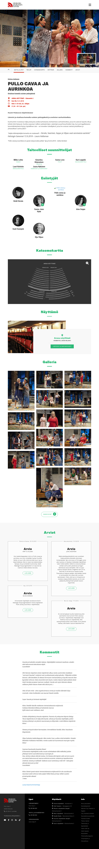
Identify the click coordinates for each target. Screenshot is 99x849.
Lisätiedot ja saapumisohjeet (62, 346)
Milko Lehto (18, 160)
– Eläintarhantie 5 (64, 813)
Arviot (77, 69)
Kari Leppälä (81, 160)
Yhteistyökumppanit (87, 836)
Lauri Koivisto (18, 166)
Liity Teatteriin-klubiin (87, 813)
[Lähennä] (49, 281)
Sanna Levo (59, 160)
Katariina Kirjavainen (39, 161)
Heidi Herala (18, 201)
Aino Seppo (80, 209)
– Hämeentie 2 (63, 803)
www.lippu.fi (32, 822)
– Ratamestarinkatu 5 (64, 816)
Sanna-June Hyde (39, 210)
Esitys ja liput (19, 69)
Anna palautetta (86, 803)
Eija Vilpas (39, 237)
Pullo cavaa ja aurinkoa (59, 194)
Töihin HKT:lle (85, 828)
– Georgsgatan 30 (63, 806)
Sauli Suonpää (18, 229)
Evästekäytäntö (85, 806)
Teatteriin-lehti (85, 818)
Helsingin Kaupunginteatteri (15, 4)
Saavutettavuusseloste (87, 816)
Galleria (60, 69)
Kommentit (69, 69)
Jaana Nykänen (39, 166)
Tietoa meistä (85, 821)
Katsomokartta (39, 69)
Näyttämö (51, 69)
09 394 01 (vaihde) (11, 811)
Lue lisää (28, 573)
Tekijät (28, 69)
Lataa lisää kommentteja (31, 785)
